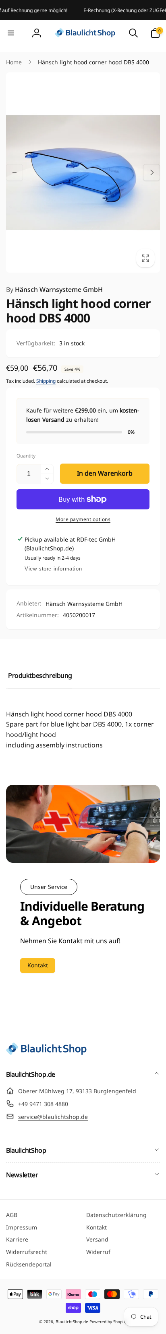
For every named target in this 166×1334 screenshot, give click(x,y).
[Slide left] (14, 172)
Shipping (46, 381)
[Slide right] (151, 172)
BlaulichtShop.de (72, 1321)
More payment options (83, 519)
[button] (11, 33)
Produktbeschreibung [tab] (40, 675)
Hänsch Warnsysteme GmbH (54, 289)
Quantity (26, 455)
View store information (53, 569)
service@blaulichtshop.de (53, 1117)
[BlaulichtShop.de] (46, 1052)
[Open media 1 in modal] (83, 172)
